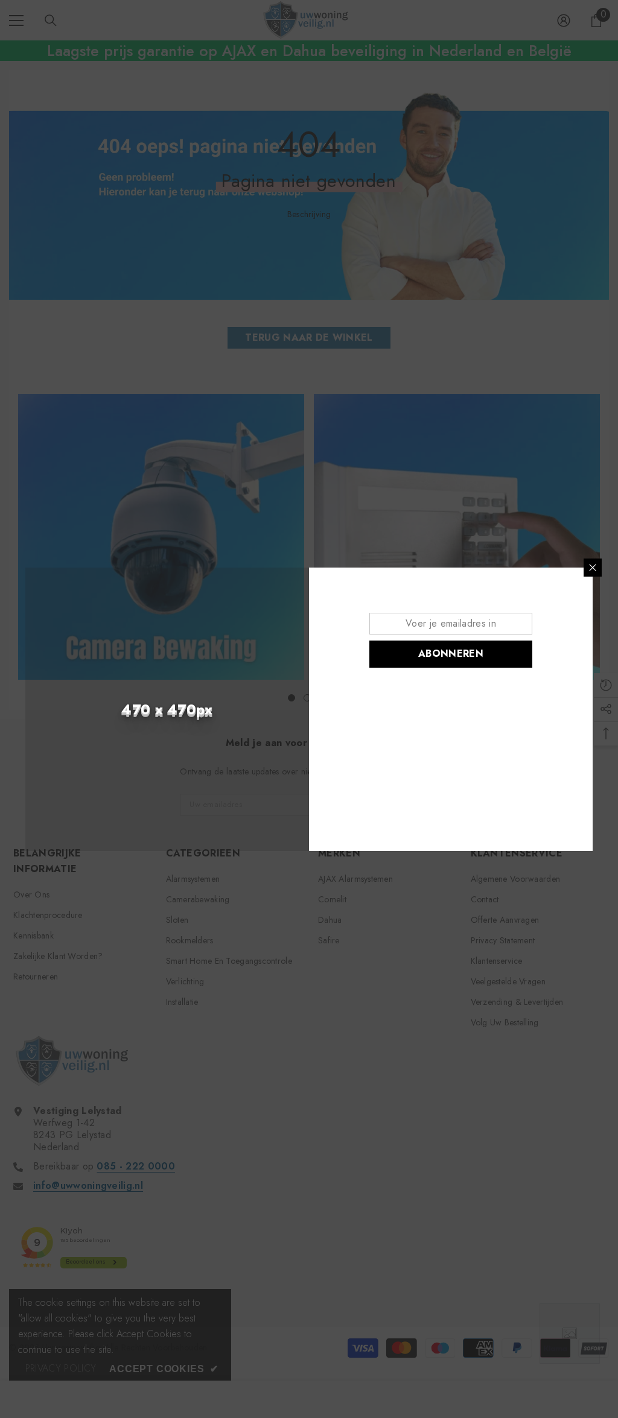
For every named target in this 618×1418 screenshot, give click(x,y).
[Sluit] (593, 568)
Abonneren (450, 653)
